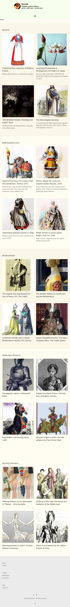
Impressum (5, 578)
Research (5, 587)
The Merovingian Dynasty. (47, 120)
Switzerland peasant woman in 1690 (18, 233)
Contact (4, 565)
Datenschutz (5, 575)
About (4, 563)
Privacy (4, 573)
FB (36, 595)
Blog (3, 585)
